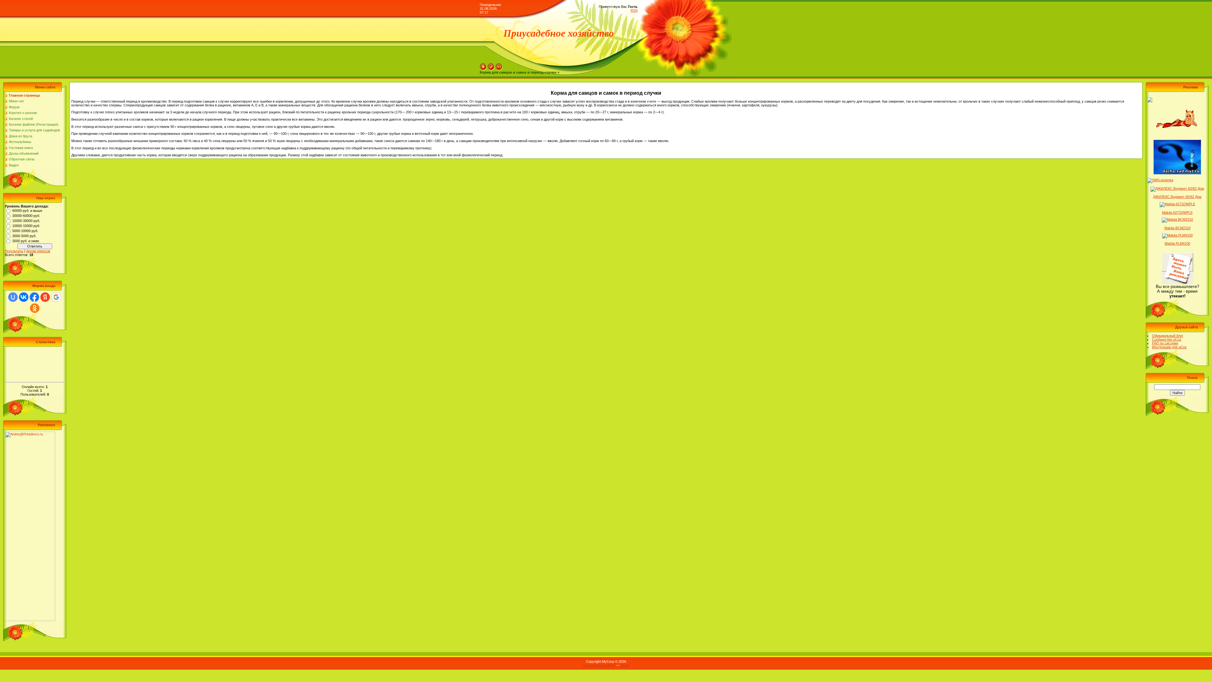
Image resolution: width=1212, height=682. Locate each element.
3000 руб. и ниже (25, 241)
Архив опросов (38, 251)
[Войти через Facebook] (34, 297)
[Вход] (499, 65)
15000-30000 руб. (26, 221)
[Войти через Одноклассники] (34, 308)
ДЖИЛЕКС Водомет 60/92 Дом (1177, 197)
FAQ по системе (1165, 343)
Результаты (14, 251)
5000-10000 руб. (25, 231)
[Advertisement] (34, 362)
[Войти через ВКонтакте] (23, 297)
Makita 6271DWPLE (1177, 212)
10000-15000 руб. (26, 226)
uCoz (625, 665)
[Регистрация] (491, 65)
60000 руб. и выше (27, 210)
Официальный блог (1167, 336)
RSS (634, 10)
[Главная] (483, 65)
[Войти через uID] (13, 297)
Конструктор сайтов (599, 665)
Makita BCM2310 (1177, 228)
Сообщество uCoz (1166, 339)
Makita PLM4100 (1177, 243)
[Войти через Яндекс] (45, 297)
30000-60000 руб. (26, 216)
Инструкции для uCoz (1169, 347)
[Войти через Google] (56, 297)
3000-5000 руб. (24, 236)
